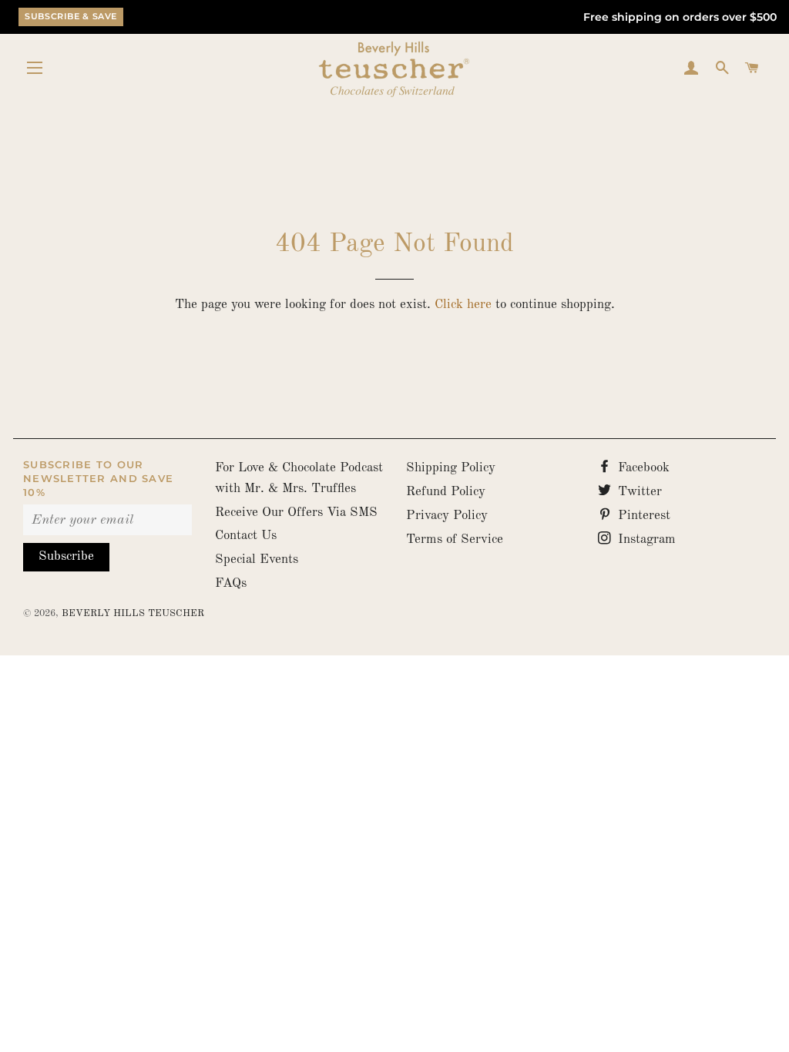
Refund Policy (445, 491)
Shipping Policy (450, 467)
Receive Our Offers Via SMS (296, 512)
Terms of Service (454, 539)
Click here (463, 304)
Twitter (638, 491)
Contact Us (246, 535)
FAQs (231, 583)
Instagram (645, 539)
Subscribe (66, 556)
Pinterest (642, 515)
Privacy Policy (447, 515)
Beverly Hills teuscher (133, 613)
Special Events (256, 559)
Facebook (642, 467)
